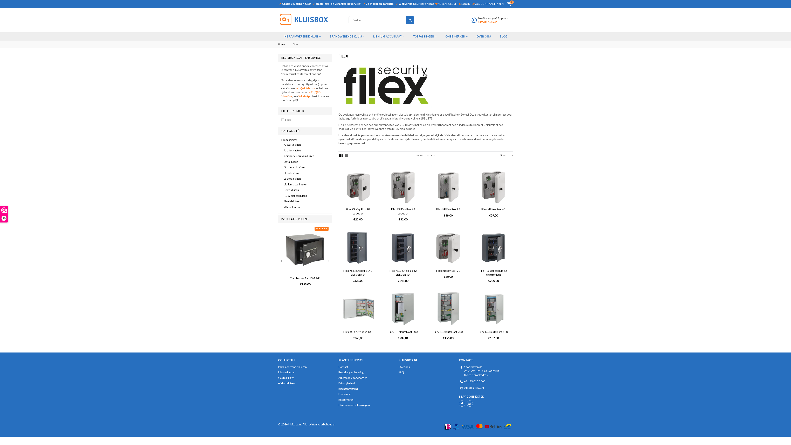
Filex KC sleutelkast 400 (357, 332)
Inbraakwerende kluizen (292, 367)
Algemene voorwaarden (352, 377)
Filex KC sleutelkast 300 (403, 332)
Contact (343, 367)
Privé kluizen (291, 190)
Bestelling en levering (351, 372)
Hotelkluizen (291, 173)
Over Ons (483, 36)
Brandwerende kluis (346, 36)
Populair (321, 228)
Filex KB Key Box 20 (448, 270)
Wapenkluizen (292, 207)
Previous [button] (281, 261)
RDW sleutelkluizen (295, 195)
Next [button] (329, 261)
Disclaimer (344, 394)
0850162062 (487, 22)
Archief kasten (292, 150)
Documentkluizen (294, 167)
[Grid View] (340, 155)
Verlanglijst (447, 3)
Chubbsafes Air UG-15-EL (305, 278)
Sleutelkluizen (292, 201)
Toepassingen (424, 36)
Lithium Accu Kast (388, 36)
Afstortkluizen (292, 144)
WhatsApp (305, 96)
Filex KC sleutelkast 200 (448, 332)
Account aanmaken (489, 3)
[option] (305, 259)
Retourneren (345, 399)
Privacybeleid (346, 383)
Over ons (404, 367)
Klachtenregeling (348, 388)
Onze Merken (455, 36)
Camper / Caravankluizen (299, 156)
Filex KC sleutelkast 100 (493, 332)
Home (281, 44)
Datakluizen (291, 161)
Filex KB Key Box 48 (493, 209)
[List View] (346, 155)
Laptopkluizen (292, 178)
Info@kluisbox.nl (306, 88)
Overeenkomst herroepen (354, 405)
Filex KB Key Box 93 (448, 209)
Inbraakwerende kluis (301, 36)
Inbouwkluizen (286, 372)
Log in (465, 3)
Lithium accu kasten (295, 184)
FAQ (401, 372)
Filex (288, 119)
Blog (503, 36)
